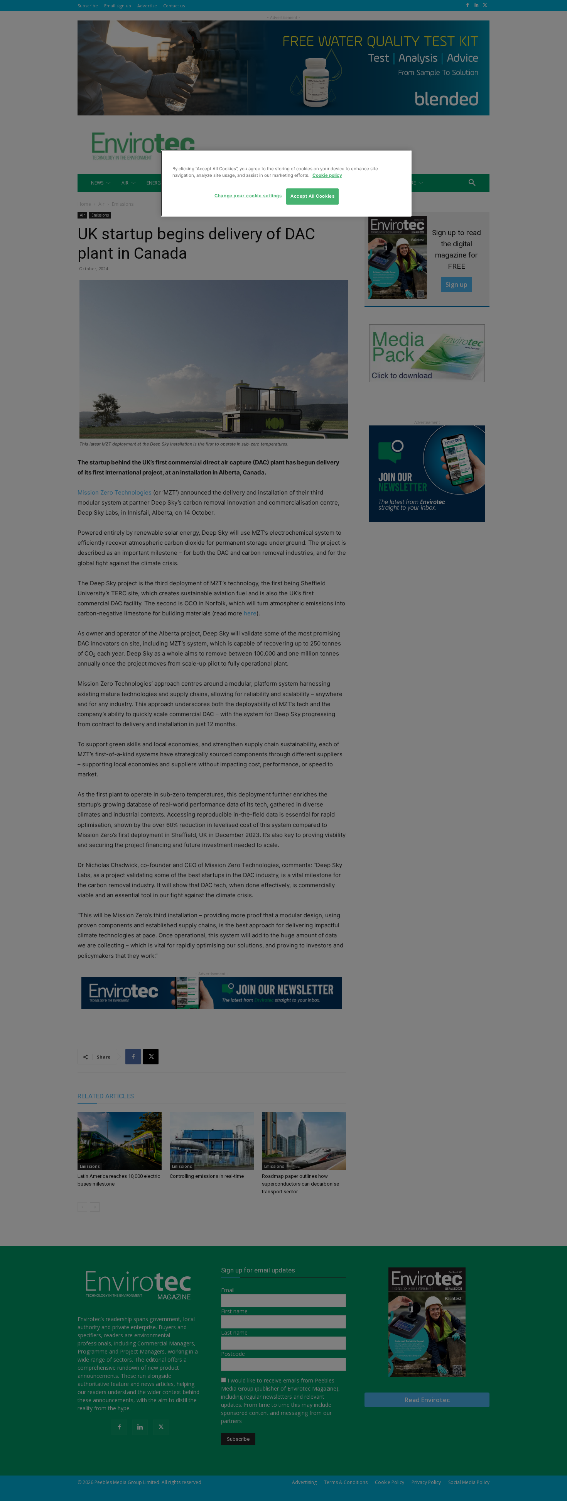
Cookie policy (327, 175)
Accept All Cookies (312, 196)
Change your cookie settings (248, 195)
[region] (286, 183)
